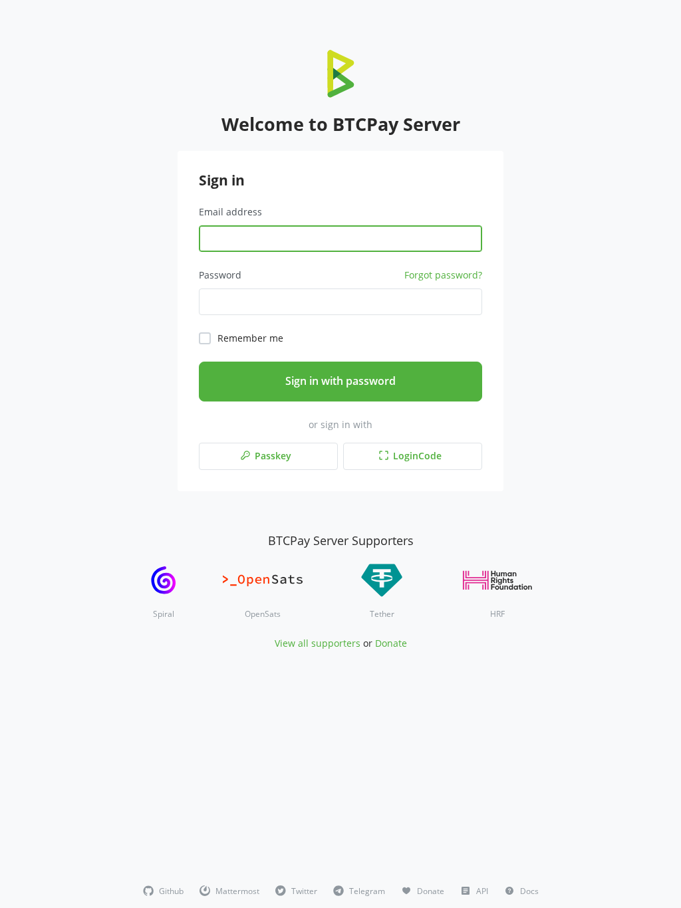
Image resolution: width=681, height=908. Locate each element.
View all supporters (317, 643)
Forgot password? (443, 275)
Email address (230, 211)
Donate (391, 643)
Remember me (250, 338)
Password (220, 275)
